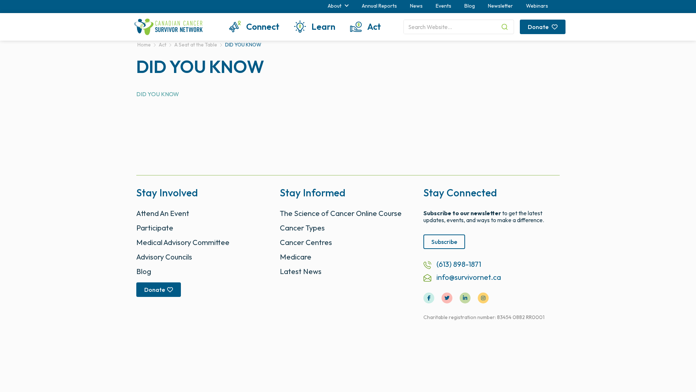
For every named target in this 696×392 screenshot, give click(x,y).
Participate (154, 227)
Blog (469, 6)
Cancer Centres (306, 242)
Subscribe (444, 241)
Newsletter (500, 6)
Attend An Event (162, 213)
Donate (539, 26)
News (416, 6)
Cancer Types (302, 227)
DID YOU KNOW (157, 94)
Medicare (295, 256)
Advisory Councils (164, 256)
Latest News (301, 271)
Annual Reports (379, 6)
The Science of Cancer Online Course (341, 213)
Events (443, 6)
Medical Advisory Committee (182, 242)
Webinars (537, 6)
